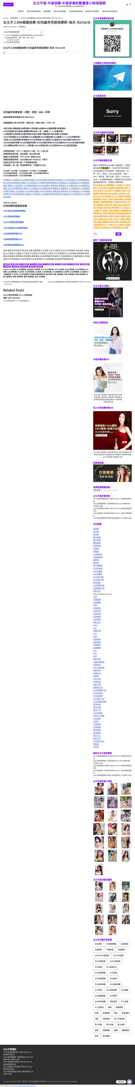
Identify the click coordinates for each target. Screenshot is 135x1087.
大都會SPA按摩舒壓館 (109, 11)
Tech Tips (14, 1086)
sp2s (95, 625)
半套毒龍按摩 (15, 264)
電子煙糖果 (98, 566)
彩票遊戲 (97, 546)
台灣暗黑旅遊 (98, 585)
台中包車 (97, 679)
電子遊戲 (97, 537)
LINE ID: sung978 (14, 40)
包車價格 (97, 602)
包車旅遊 (97, 614)
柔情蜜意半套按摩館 (92, 11)
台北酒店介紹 (98, 699)
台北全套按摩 (69, 269)
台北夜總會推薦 (99, 702)
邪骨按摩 (97, 704)
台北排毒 (20, 272)
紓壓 (14, 277)
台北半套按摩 (79, 269)
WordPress (74, 1081)
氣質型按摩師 (24, 266)
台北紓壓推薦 (74, 272)
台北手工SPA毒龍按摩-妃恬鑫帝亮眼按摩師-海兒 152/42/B (24, 35)
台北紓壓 (66, 272)
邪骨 (36, 277)
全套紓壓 (98, 950)
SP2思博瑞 (97, 568)
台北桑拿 (38, 272)
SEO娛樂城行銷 (99, 690)
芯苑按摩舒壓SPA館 (75, 11)
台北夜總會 (98, 693)
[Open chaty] (129, 1082)
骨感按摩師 (39, 266)
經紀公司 (97, 591)
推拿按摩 (97, 583)
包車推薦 (97, 600)
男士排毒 (109, 1025)
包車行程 (97, 611)
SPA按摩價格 (21, 269)
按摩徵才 (21, 11)
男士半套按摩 (119, 1019)
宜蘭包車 (97, 673)
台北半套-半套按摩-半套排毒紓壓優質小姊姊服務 (69, 3)
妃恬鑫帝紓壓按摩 (85, 264)
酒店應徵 (97, 642)
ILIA (95, 628)
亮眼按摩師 (6, 264)
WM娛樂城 (97, 554)
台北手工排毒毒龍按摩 (48, 264)
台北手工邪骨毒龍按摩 (73, 264)
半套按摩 (37, 269)
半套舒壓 (121, 950)
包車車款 (97, 608)
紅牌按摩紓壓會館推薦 (13, 42)
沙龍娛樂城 (98, 557)
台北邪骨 (15, 274)
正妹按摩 (97, 724)
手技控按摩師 (16, 266)
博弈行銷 (97, 685)
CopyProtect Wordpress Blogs (27, 1086)
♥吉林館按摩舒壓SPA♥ (12, 233)
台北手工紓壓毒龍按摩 (61, 264)
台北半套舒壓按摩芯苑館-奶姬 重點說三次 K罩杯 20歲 (112, 518)
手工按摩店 (99, 1007)
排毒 (65, 274)
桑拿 (76, 274)
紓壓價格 (20, 277)
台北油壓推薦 (57, 272)
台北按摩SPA (111, 967)
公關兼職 (97, 648)
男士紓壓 (121, 1025)
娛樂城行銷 (98, 687)
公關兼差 (97, 645)
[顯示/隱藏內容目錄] (41, 32)
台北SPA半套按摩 (47, 269)
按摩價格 (60, 274)
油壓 (96, 1019)
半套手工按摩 (98, 716)
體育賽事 (97, 543)
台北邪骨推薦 (24, 274)
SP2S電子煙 (98, 577)
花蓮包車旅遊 (98, 662)
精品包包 (97, 622)
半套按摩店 (22, 27)
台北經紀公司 (98, 741)
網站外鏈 (97, 659)
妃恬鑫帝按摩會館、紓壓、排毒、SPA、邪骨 (20, 38)
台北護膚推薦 (100, 996)
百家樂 (96, 534)
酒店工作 (97, 710)
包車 (95, 597)
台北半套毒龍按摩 (24, 264)
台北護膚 (83, 272)
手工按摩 (124, 1002)
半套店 (96, 721)
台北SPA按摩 (59, 269)
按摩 (54, 274)
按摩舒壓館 (47, 11)
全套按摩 (30, 269)
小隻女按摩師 (7, 266)
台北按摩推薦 (12, 272)
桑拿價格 (82, 274)
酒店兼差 (97, 639)
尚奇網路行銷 (98, 588)
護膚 (25, 277)
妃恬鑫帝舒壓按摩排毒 (37, 274)
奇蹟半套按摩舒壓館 (33, 11)
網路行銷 (97, 631)
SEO (95, 634)
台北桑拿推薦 (46, 272)
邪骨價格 (42, 277)
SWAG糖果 (97, 571)
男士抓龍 (98, 1025)
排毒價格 (71, 274)
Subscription (8, 4)
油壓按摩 (9, 277)
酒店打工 (97, 736)
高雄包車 (97, 670)
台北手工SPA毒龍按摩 (36, 264)
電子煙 (96, 532)
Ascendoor (58, 1081)
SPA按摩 (12, 269)
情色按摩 (49, 274)
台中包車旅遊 (98, 668)
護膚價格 (31, 277)
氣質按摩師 (32, 266)
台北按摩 (97, 719)
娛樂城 (96, 529)
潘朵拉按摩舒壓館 (59, 11)
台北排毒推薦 (29, 272)
